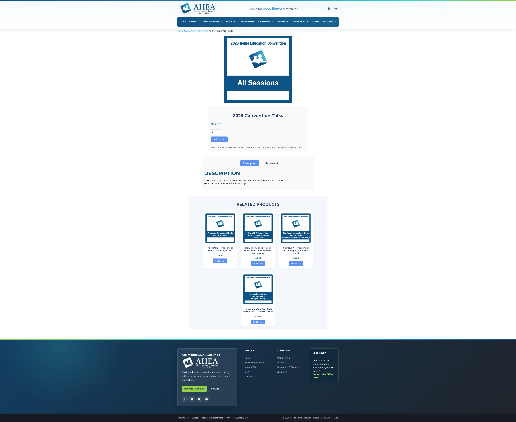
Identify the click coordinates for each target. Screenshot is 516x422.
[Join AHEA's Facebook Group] (329, 8)
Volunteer (282, 371)
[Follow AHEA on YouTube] (336, 8)
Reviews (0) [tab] (272, 163)
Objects (195, 417)
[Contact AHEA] (206, 399)
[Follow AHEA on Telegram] (199, 399)
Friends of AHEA (299, 22)
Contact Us (282, 22)
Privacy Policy (183, 417)
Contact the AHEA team (323, 376)
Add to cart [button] (220, 261)
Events (192, 22)
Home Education (211, 22)
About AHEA (251, 367)
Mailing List (282, 362)
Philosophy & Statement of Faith (215, 417)
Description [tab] (249, 163)
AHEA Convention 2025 (196, 30)
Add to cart (219, 139)
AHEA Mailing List (240, 417)
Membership (247, 22)
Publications (264, 22)
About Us (230, 22)
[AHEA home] (198, 8)
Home (183, 22)
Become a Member (194, 389)
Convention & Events (287, 367)
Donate (315, 22)
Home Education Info (255, 362)
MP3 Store (328, 22)
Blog (247, 371)
